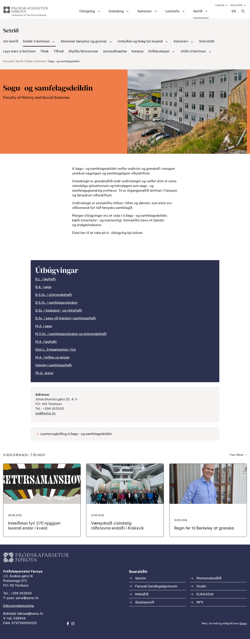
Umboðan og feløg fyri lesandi (140, 41)
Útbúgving (87, 11)
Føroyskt (8, 61)
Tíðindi (59, 51)
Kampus (138, 51)
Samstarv (144, 11)
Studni (201, 586)
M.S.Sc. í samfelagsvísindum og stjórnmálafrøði (71, 334)
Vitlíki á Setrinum (193, 51)
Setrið (197, 11)
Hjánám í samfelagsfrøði (53, 365)
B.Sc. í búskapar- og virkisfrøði (58, 310)
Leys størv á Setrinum (19, 51)
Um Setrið (10, 41)
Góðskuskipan (159, 51)
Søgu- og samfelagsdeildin (64, 61)
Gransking (116, 11)
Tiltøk (44, 51)
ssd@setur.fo (45, 413)
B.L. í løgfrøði (45, 279)
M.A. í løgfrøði (46, 342)
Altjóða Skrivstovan (83, 51)
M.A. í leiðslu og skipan (52, 357)
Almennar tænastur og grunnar (84, 41)
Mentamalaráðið (208, 578)
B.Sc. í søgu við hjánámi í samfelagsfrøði (65, 318)
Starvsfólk (236, 5)
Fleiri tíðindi (236, 454)
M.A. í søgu (43, 326)
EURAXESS (204, 594)
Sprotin (140, 578)
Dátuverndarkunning (18, 606)
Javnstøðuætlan (115, 51)
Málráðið (141, 594)
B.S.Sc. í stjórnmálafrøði (53, 295)
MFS (199, 602)
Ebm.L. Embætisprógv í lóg (55, 349)
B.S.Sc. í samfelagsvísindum (56, 303)
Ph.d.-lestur (44, 373)
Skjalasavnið (144, 602)
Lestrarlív (172, 11)
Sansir (243, 623)
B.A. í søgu (43, 287)
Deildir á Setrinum (36, 41)
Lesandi (219, 5)
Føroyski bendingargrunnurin (156, 586)
